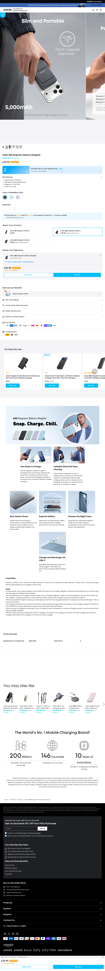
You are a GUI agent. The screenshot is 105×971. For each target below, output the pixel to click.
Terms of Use (21, 833)
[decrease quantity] (4, 209)
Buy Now (13, 385)
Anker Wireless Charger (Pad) (75, 707)
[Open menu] (101, 10)
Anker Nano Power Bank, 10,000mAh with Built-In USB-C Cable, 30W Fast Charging (27, 707)
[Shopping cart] (97, 10)
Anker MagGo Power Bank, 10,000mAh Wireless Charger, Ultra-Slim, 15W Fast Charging (92, 707)
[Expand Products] (101, 903)
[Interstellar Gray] (4, 197)
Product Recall (96, 5)
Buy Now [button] (77, 275)
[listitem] (5, 933)
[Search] (93, 10)
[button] (11, 333)
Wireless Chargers (16, 800)
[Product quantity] (9, 209)
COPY (61, 169)
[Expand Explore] (101, 909)
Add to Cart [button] (28, 275)
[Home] (16, 10)
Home (6, 800)
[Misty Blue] (11, 197)
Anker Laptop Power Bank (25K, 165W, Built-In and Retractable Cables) (10, 707)
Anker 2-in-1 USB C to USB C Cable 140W (43, 707)
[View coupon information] (62, 171)
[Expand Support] (101, 914)
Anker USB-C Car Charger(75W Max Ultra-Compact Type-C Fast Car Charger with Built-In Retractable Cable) (60, 707)
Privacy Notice (35, 833)
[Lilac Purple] (18, 197)
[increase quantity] (14, 209)
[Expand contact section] (101, 920)
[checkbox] (6, 833)
